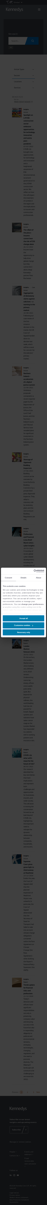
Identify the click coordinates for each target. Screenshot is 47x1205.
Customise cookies (22, 625)
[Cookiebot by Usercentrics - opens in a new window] (33, 571)
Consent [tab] (8, 578)
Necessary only (23, 632)
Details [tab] (24, 578)
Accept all (23, 618)
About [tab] (38, 578)
